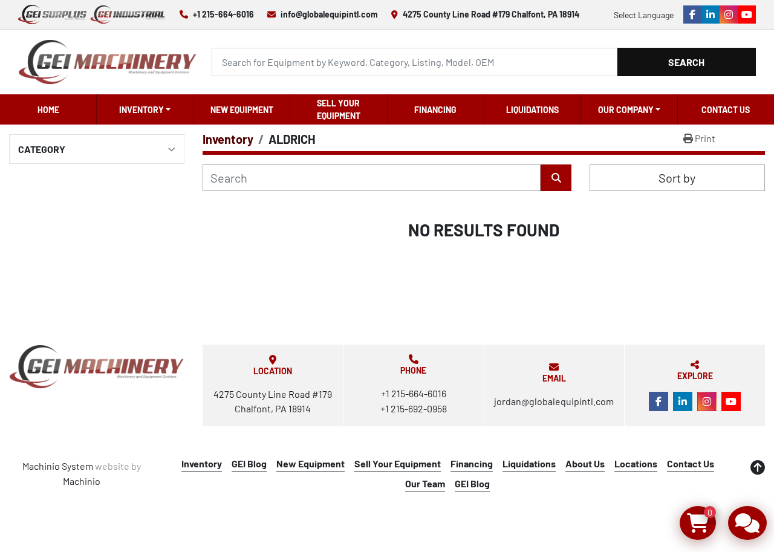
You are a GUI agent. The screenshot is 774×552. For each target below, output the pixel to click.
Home (48, 110)
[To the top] (757, 467)
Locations (635, 463)
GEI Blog (249, 463)
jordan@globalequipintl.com (554, 401)
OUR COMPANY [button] (626, 110)
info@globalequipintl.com (329, 14)
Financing (435, 110)
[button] (145, 109)
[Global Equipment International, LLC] (96, 367)
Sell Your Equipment (338, 109)
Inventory (141, 110)
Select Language (644, 15)
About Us (585, 463)
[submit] (556, 177)
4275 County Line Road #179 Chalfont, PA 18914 (491, 14)
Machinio (81, 481)
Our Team (425, 483)
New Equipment (241, 110)
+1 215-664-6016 (223, 14)
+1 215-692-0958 (413, 408)
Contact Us (725, 110)
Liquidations (532, 110)
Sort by (677, 177)
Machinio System (57, 466)
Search (686, 62)
